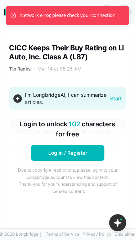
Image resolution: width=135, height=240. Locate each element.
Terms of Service (63, 234)
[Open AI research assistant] (117, 222)
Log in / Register (67, 153)
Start (116, 98)
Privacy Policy (97, 234)
